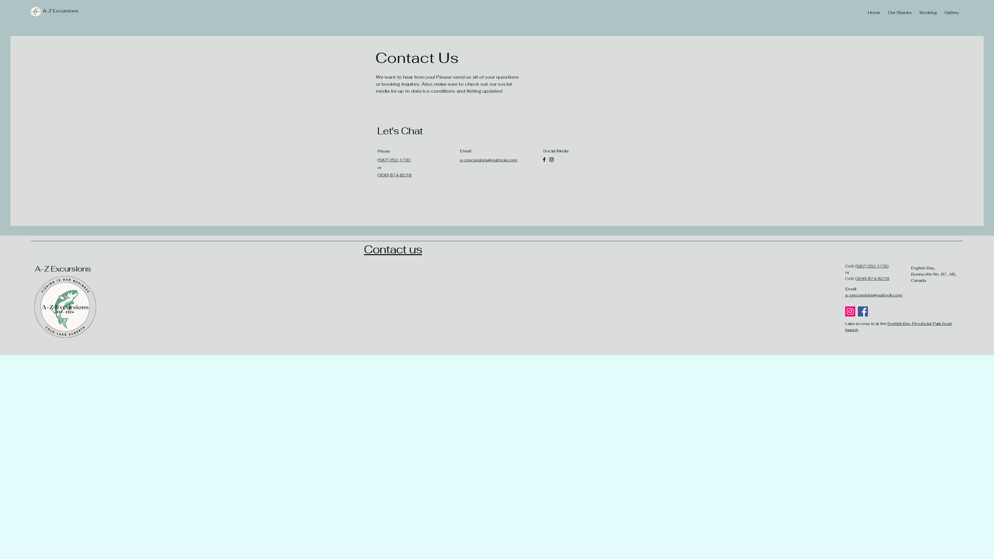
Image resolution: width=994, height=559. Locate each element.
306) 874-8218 (873, 278)
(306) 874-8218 (394, 175)
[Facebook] (544, 160)
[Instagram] (551, 160)
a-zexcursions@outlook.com (873, 295)
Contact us (393, 249)
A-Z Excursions (63, 269)
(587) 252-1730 (872, 266)
